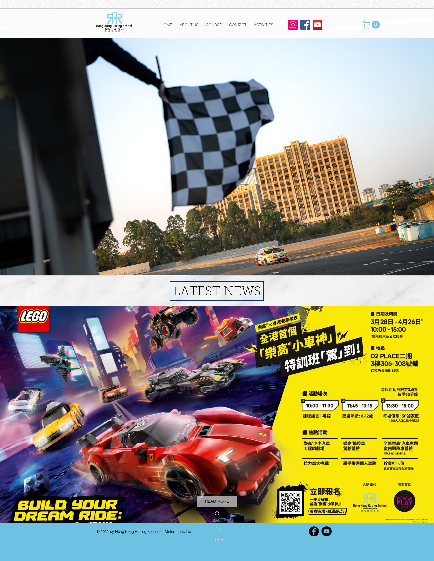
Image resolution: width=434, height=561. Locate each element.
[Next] (406, 414)
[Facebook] (305, 25)
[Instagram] (293, 25)
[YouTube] (317, 25)
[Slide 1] (217, 513)
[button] (372, 25)
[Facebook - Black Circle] (314, 531)
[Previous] (27, 414)
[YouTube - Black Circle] (326, 531)
